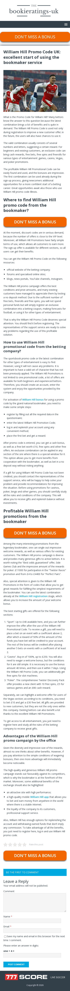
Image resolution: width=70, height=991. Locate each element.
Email (6, 926)
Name (7, 916)
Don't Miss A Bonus (35, 36)
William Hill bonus (32, 399)
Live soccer (57, 977)
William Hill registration (33, 596)
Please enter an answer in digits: (21, 945)
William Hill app (39, 797)
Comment (8, 891)
